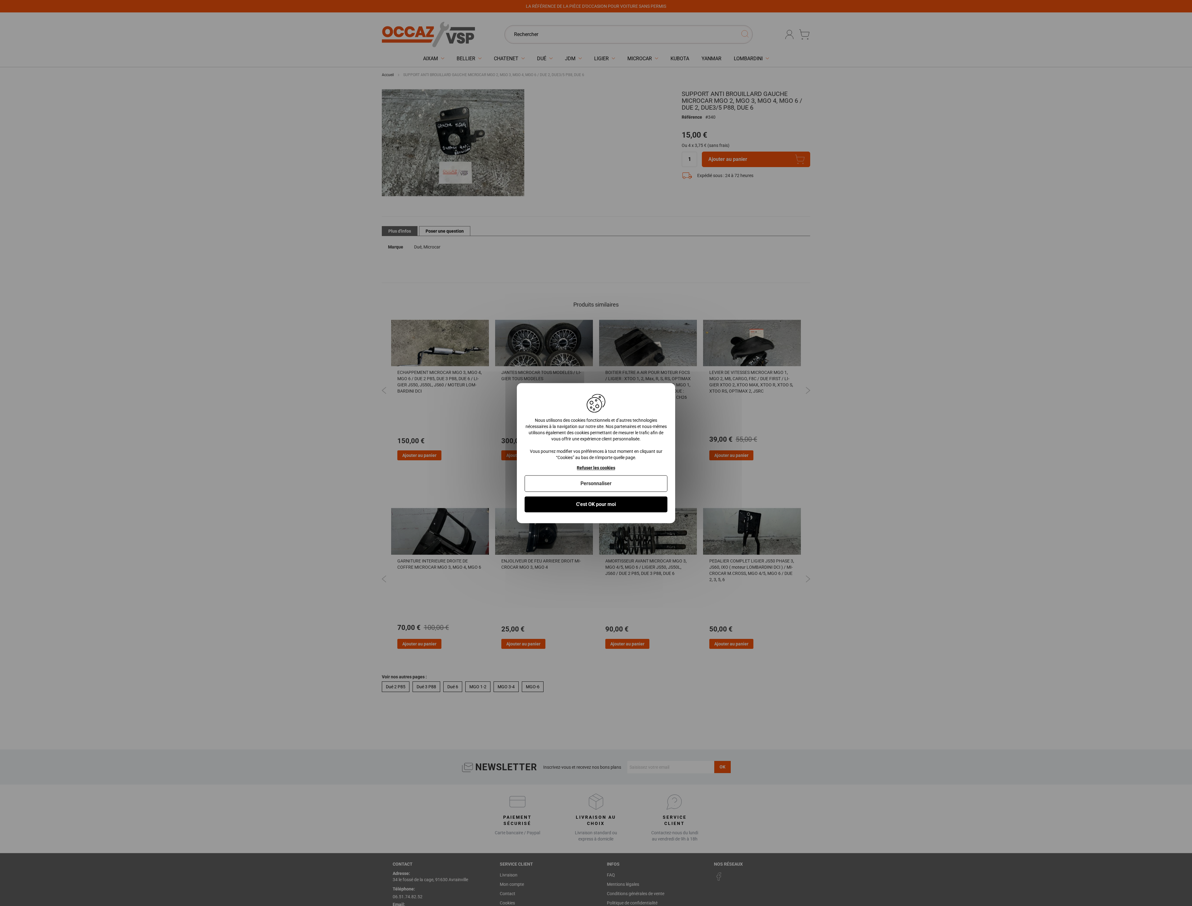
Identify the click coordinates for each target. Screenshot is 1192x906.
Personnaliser (596, 483)
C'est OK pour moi (596, 504)
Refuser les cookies (596, 467)
